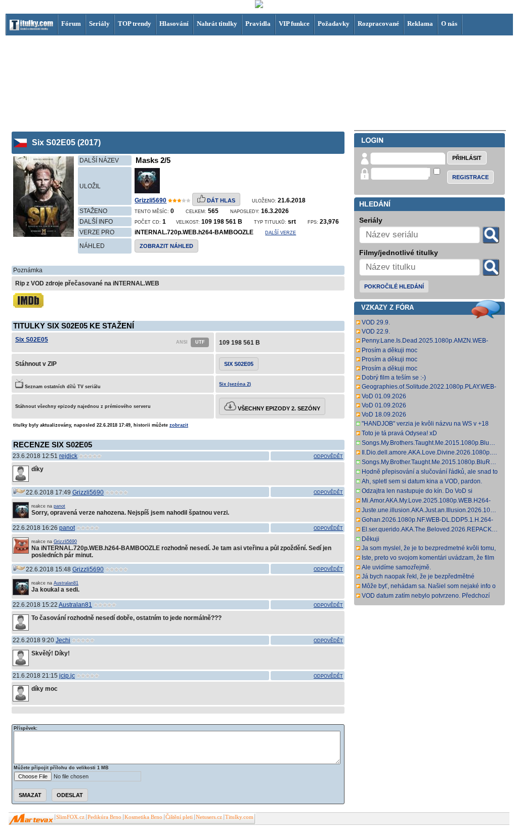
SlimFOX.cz (70, 817)
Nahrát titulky (217, 23)
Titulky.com (239, 817)
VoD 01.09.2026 (384, 396)
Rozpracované (378, 23)
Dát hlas (220, 200)
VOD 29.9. (376, 322)
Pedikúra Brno (104, 817)
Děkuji (370, 539)
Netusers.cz (209, 817)
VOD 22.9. (376, 331)
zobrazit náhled (166, 246)
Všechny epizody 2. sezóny (278, 408)
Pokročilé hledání (394, 286)
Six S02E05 (31, 339)
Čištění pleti (179, 817)
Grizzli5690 (150, 200)
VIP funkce (294, 23)
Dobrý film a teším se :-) (394, 377)
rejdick (68, 456)
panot (59, 506)
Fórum (71, 23)
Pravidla (258, 23)
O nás (449, 23)
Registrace (470, 177)
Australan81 (66, 583)
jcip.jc (67, 675)
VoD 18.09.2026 (384, 414)
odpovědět (328, 456)
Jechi (63, 640)
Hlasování (174, 23)
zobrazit (178, 425)
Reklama (420, 23)
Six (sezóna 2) (235, 384)
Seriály (99, 23)
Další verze (280, 232)
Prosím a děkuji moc (389, 350)
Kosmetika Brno (143, 817)
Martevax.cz (31, 819)
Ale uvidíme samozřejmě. (396, 567)
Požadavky (334, 23)
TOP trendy (134, 23)
